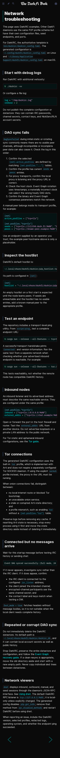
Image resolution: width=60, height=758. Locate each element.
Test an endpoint (19, 318)
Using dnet (25, 694)
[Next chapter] (50, 739)
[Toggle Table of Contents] (3, 3)
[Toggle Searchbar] (13, 3)
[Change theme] (8, 3)
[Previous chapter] (9, 739)
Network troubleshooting (22, 16)
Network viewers (19, 680)
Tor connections (18, 454)
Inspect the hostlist (21, 255)
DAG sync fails (17, 132)
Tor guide (34, 441)
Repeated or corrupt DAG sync (31, 625)
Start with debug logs (23, 73)
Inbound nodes (17, 389)
